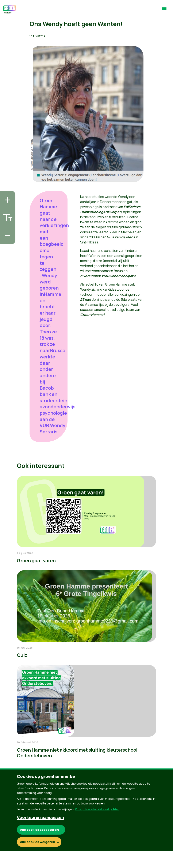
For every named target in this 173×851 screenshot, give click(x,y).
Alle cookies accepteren (39, 829)
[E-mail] (6, 239)
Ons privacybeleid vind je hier (97, 809)
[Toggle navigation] (164, 10)
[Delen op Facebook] (6, 215)
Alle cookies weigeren (37, 842)
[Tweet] (6, 227)
